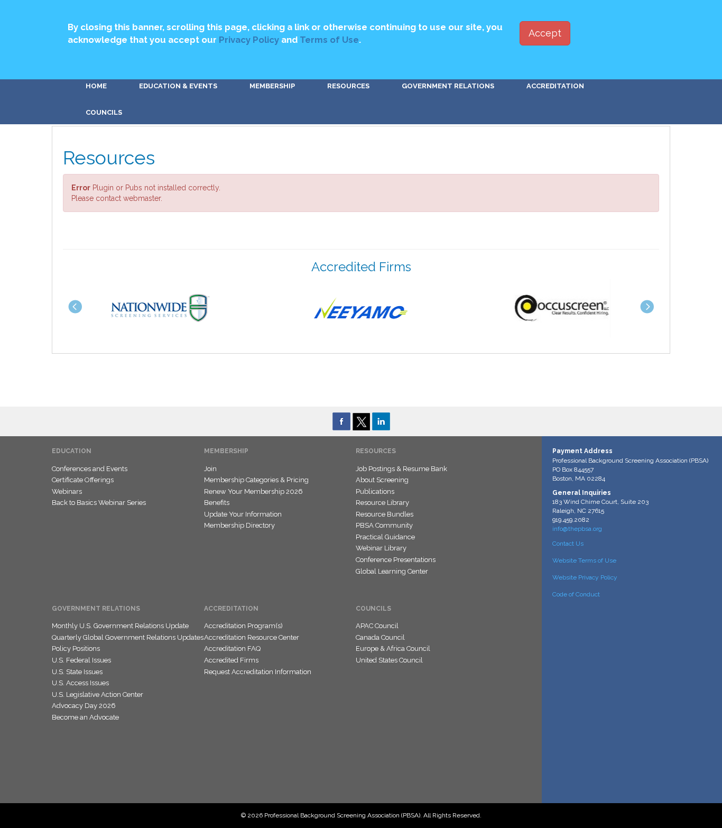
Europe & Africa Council (393, 648)
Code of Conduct (576, 594)
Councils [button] (104, 112)
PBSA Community (384, 525)
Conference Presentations (396, 560)
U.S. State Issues (77, 672)
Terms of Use (329, 39)
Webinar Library (381, 548)
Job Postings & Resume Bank (401, 469)
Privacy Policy (249, 39)
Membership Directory (239, 525)
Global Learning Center (392, 571)
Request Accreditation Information (257, 672)
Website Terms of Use (584, 560)
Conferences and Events (89, 469)
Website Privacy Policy (584, 577)
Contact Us (568, 543)
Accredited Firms (231, 660)
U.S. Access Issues (80, 683)
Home (96, 86)
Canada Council (380, 637)
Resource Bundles (384, 514)
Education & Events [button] (178, 86)
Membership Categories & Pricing (256, 480)
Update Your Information (243, 514)
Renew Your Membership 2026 (253, 491)
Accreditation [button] (555, 86)
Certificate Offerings (83, 480)
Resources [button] (348, 86)
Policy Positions (76, 648)
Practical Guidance (385, 537)
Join (210, 469)
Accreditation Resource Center (251, 637)
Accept (545, 33)
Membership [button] (272, 86)
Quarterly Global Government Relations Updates (127, 637)
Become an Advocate (85, 717)
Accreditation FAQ (232, 648)
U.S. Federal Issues (81, 660)
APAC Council (377, 626)
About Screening (382, 480)
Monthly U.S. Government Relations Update (120, 626)
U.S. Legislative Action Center (97, 694)
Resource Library (382, 503)
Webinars (67, 491)
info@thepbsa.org (577, 528)
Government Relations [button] (448, 86)
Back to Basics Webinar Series (99, 503)
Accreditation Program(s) (243, 626)
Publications (375, 491)
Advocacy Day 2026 (84, 706)
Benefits (216, 503)
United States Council (389, 660)
